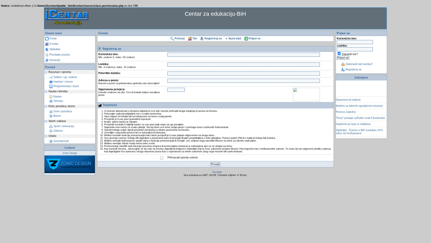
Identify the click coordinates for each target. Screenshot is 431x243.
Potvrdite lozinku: (109, 73)
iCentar (53, 43)
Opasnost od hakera (348, 98)
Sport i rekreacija (63, 126)
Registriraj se (213, 38)
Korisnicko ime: (116, 55)
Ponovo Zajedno (346, 110)
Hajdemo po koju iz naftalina (353, 122)
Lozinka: (117, 65)
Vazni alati (234, 38)
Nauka (57, 96)
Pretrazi (179, 38)
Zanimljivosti (61, 141)
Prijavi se (254, 38)
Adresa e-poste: (128, 82)
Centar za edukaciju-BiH (215, 14)
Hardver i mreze (63, 81)
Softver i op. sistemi (65, 77)
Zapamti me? (350, 54)
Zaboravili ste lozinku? (359, 64)
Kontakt (217, 172)
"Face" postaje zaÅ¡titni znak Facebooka (360, 116)
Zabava (58, 130)
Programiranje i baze (66, 86)
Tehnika (58, 101)
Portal (53, 38)
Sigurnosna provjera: (129, 92)
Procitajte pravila (59, 54)
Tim (194, 38)
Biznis (57, 115)
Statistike (54, 49)
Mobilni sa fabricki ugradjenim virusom (359, 104)
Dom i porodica (62, 111)
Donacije (54, 60)
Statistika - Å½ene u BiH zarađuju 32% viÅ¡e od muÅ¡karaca (359, 130)
